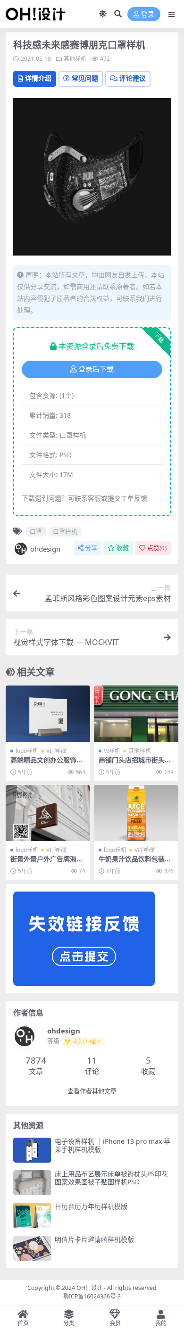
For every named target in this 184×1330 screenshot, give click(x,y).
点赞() (157, 548)
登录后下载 (96, 369)
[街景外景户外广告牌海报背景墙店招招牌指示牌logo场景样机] (48, 813)
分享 (91, 548)
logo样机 (27, 751)
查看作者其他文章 (92, 1091)
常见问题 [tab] (85, 78)
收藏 (123, 548)
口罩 (36, 531)
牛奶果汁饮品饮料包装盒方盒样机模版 (135, 862)
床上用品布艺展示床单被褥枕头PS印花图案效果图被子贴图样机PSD (111, 1177)
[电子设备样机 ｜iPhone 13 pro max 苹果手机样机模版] (32, 1150)
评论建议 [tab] (132, 78)
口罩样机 (65, 531)
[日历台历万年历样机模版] (32, 1215)
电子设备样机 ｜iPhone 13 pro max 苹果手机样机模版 (112, 1145)
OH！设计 (89, 1288)
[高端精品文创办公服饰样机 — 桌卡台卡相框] (48, 714)
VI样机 (112, 751)
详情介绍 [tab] (38, 78)
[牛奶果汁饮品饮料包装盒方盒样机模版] (136, 813)
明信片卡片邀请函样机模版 (94, 1239)
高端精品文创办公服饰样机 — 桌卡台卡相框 (46, 763)
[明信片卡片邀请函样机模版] (32, 1248)
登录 (147, 14)
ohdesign (45, 548)
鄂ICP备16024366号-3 (92, 1296)
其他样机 (75, 59)
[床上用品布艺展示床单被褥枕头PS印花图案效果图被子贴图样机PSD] (32, 1182)
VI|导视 (56, 751)
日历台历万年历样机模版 (91, 1206)
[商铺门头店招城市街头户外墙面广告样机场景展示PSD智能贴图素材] (136, 714)
